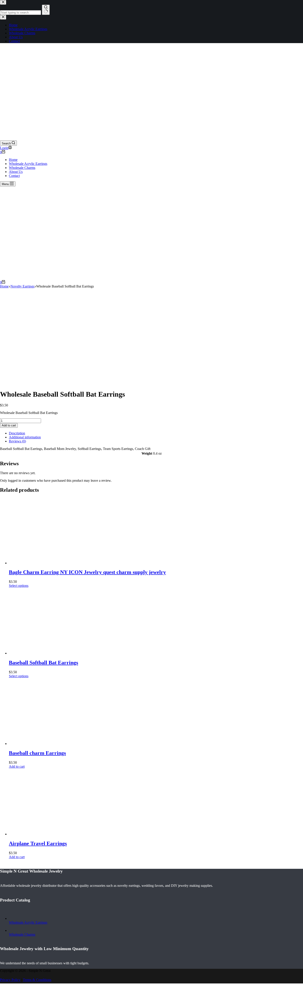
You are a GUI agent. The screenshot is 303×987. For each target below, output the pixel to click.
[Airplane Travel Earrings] (42, 834)
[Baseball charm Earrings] (42, 743)
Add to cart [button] (17, 766)
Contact (14, 176)
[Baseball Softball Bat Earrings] (42, 653)
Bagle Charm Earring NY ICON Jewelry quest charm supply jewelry (87, 572)
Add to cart (9, 425)
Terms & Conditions (37, 980)
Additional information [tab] (25, 437)
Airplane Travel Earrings (38, 843)
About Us (16, 172)
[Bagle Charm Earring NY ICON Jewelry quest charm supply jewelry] (42, 563)
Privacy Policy (10, 980)
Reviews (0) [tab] (17, 441)
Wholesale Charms (22, 168)
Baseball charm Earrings (37, 753)
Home (13, 160)
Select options (18, 585)
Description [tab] (17, 433)
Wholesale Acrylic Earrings (28, 164)
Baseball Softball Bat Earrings (43, 662)
